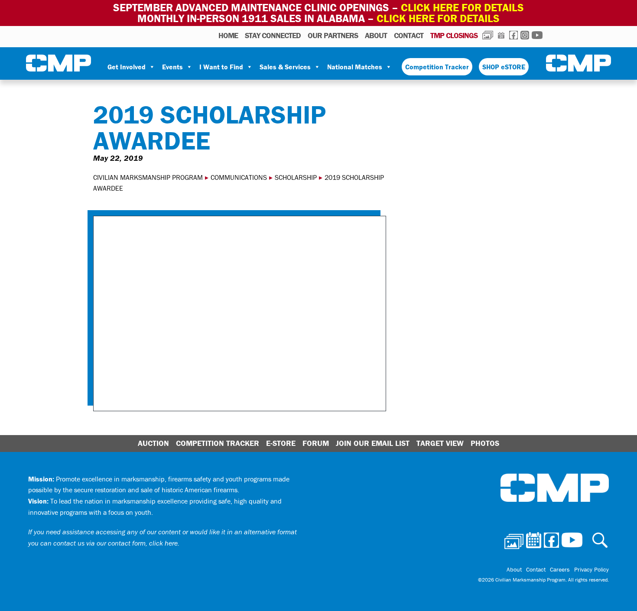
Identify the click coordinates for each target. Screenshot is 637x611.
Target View (440, 443)
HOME (228, 35)
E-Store (281, 443)
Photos (487, 35)
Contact (408, 35)
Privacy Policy (591, 569)
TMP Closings (454, 35)
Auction (153, 443)
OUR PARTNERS (333, 35)
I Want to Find (221, 66)
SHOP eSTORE (503, 66)
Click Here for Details (438, 18)
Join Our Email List (373, 443)
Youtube (537, 35)
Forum (315, 443)
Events (172, 66)
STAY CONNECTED (273, 35)
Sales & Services (285, 66)
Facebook (513, 35)
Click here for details (462, 7)
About (376, 35)
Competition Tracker (437, 66)
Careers (560, 569)
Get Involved (126, 66)
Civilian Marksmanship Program (58, 63)
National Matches (354, 66)
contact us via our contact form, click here (115, 543)
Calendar (501, 35)
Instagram (524, 35)
